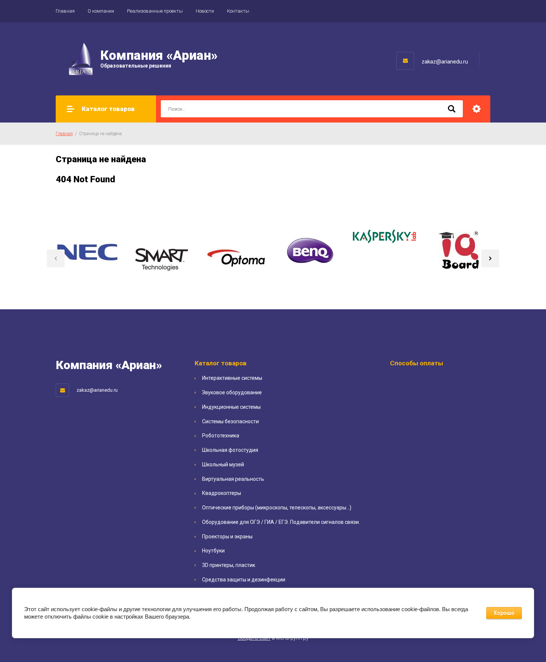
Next (490, 258)
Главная (65, 11)
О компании (101, 11)
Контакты (238, 11)
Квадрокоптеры (221, 493)
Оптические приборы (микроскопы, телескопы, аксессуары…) (276, 508)
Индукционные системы (231, 407)
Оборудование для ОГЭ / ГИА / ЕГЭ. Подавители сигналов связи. (281, 522)
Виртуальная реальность (233, 479)
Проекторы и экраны (227, 536)
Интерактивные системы (232, 378)
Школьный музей (223, 464)
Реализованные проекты (155, 11)
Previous (56, 258)
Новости (205, 11)
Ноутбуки (213, 551)
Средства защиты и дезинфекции (243, 580)
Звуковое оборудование (232, 392)
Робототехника (220, 435)
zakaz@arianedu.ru (445, 61)
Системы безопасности (230, 421)
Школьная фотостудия (230, 450)
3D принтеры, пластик (228, 565)
